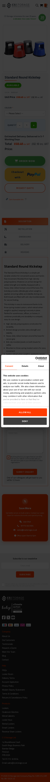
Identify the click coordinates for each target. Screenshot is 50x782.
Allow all (25, 412)
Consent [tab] (9, 366)
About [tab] (41, 366)
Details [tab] (25, 366)
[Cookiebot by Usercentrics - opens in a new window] (35, 358)
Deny (25, 421)
